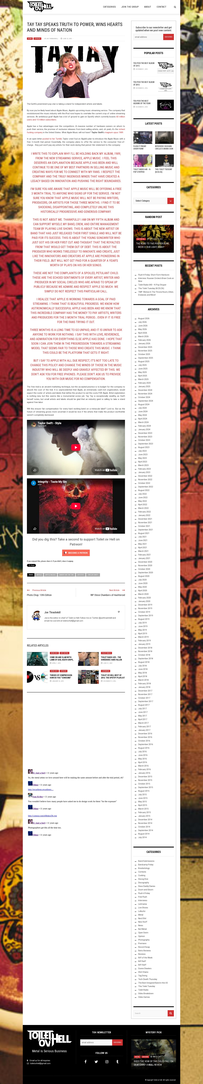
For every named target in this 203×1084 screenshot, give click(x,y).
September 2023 (145, 444)
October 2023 (144, 440)
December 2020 (145, 562)
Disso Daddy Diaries (146, 886)
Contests (142, 872)
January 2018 (144, 687)
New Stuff (142, 922)
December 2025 (145, 347)
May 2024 (142, 415)
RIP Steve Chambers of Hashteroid (108, 595)
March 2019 (143, 637)
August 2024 (143, 404)
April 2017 (142, 719)
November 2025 (145, 351)
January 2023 (144, 472)
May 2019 (142, 630)
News (30, 39)
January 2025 (144, 386)
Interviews (142, 900)
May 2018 (142, 673)
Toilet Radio (106, 653)
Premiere (142, 943)
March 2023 (143, 465)
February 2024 (144, 426)
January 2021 (144, 558)
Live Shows (143, 908)
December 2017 (145, 691)
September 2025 (145, 358)
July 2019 (142, 623)
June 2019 (142, 626)
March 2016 (143, 766)
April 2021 (142, 547)
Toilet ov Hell (157, 1080)
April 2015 (142, 805)
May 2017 (142, 716)
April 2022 (142, 504)
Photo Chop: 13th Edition (39, 595)
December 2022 (145, 476)
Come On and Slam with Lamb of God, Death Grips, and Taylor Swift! (61, 659)
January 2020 (144, 601)
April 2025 (142, 376)
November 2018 (145, 651)
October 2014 (144, 827)
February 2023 (144, 469)
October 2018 (144, 655)
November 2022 (145, 479)
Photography (144, 940)
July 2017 (142, 708)
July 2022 (142, 494)
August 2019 (143, 619)
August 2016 (143, 748)
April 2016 (142, 762)
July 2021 (142, 537)
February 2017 (144, 726)
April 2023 (142, 462)
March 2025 (143, 379)
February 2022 (144, 512)
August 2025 (143, 361)
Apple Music (50, 575)
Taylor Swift (93, 575)
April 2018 (142, 676)
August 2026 (143, 318)
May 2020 (142, 587)
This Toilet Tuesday (146, 986)
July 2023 (142, 451)
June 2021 (142, 540)
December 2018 (145, 648)
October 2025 (144, 354)
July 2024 (142, 408)
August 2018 (143, 662)
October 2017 (144, 698)
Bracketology (144, 868)
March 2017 (143, 723)
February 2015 (144, 812)
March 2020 (143, 594)
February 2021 (144, 555)
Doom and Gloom (145, 890)
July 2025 (142, 365)
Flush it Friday (144, 893)
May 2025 (142, 372)
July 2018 (142, 666)
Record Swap (144, 947)
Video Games (144, 997)
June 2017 (142, 712)
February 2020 (144, 598)
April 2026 (142, 333)
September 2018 (145, 658)
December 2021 (145, 519)
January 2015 (144, 816)
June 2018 (142, 669)
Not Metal (64, 653)
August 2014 (143, 834)
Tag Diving (142, 976)
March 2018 (143, 680)
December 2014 (145, 819)
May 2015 (142, 801)
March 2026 (143, 336)
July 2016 (142, 751)
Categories (109, 7)
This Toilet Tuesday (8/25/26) (151, 288)
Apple (39, 575)
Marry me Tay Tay (66, 575)
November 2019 (145, 608)
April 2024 (142, 419)
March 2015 (143, 809)
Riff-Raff (142, 965)
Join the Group (130, 7)
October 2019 (144, 612)
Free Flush (142, 897)
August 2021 (143, 533)
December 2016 (145, 733)
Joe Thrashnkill (52, 39)
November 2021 (145, 522)
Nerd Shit (54, 653)
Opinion (37, 39)
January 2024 (144, 429)
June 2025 (142, 369)
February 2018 (144, 683)
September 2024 (145, 401)
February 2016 (144, 769)
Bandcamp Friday (145, 865)
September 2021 (145, 530)
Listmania (105, 671)
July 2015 (142, 794)
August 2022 (143, 490)
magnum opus (114, 132)
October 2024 (144, 397)
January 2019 (144, 644)
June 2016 (142, 755)
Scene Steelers (144, 968)
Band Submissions (146, 861)
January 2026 (144, 343)
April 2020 (142, 590)
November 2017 (145, 694)
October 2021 (144, 526)
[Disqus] (76, 731)
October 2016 (144, 741)
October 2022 (144, 483)
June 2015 (142, 798)
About (147, 7)
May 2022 (142, 501)
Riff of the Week (145, 958)
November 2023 (145, 437)
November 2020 (145, 565)
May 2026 (142, 329)
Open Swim (143, 933)
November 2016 (145, 737)
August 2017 (143, 705)
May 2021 (142, 544)
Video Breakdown (146, 993)
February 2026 (144, 340)
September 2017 (145, 701)
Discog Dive (143, 879)
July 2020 (142, 580)
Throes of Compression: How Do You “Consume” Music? (61, 677)
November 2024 (145, 394)
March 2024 (143, 422)
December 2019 (145, 605)
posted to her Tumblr (52, 139)
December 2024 (145, 390)
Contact (161, 7)
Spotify (80, 575)
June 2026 (142, 326)
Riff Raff (142, 961)
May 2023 (142, 458)
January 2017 (144, 730)
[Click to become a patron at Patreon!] (76, 553)
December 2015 (145, 776)
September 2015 (145, 787)
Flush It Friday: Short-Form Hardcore (140, 148)
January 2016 (144, 773)
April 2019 (142, 633)
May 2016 (142, 759)
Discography (143, 882)
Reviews (142, 954)
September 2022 (145, 487)
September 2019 (145, 615)
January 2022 (144, 515)
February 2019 (144, 640)
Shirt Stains (143, 972)
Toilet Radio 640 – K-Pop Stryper (152, 285)
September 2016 (145, 744)
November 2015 (145, 780)
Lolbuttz (141, 911)
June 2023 (142, 454)
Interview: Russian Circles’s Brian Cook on (164, 148)
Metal (140, 915)
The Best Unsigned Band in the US (153, 983)
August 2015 (143, 791)
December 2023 (145, 433)
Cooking (141, 875)
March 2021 (143, 551)
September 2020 (145, 572)
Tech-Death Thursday (147, 979)
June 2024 (142, 411)
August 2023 (143, 447)
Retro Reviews (144, 951)
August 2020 (143, 576)
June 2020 (142, 583)
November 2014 (145, 823)
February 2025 (144, 383)
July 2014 (142, 837)
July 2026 (142, 322)
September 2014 (145, 830)
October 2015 (144, 784)
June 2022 (142, 497)
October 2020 (144, 569)
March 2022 (143, 508)
